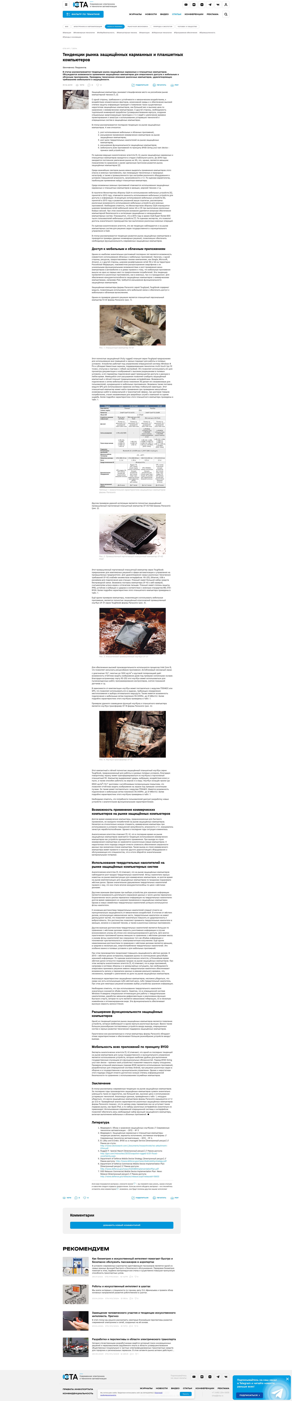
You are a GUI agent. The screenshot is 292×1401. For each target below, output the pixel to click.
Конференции (194, 14)
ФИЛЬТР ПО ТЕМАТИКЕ (86, 14)
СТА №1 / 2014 (70, 48)
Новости (151, 14)
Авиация (67, 32)
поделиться (142, 85)
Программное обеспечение (186, 32)
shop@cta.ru (217, 1396)
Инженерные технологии (85, 32)
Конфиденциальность (78, 1393)
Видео (164, 14)
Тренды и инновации (72, 37)
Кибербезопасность (106, 32)
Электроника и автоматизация (88, 26)
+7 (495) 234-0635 (220, 1392)
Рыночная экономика (138, 26)
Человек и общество (187, 26)
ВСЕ (66, 26)
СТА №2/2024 (112, 1298)
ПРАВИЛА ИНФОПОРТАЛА (78, 1389)
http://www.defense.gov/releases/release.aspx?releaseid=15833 (129, 1176)
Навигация (145, 32)
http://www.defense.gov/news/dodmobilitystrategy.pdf (141, 1161)
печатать (161, 85)
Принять (186, 1394)
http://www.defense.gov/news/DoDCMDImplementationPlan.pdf (129, 1169)
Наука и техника (114, 26)
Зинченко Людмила (74, 67)
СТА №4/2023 (112, 1354)
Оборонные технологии (162, 32)
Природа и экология (162, 26)
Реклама (212, 14)
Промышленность (208, 32)
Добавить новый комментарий (121, 1225)
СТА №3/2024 (112, 1277)
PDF (177, 85)
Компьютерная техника (127, 32)
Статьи (176, 14)
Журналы (135, 14)
